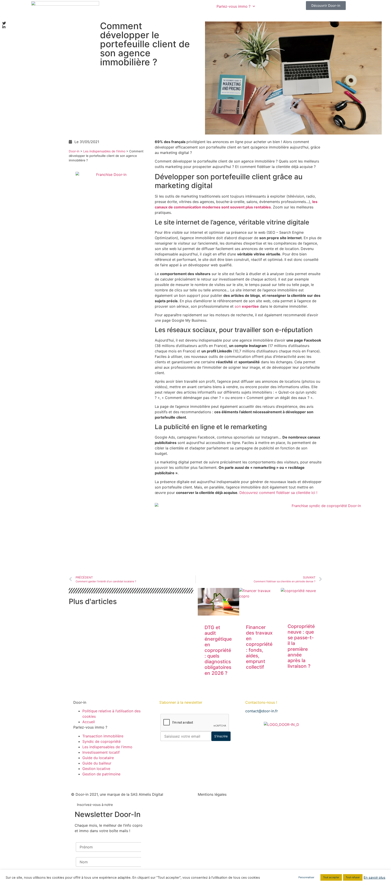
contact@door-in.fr (261, 711)
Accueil (88, 722)
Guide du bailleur (96, 763)
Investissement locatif (101, 752)
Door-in (74, 151)
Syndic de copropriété (101, 741)
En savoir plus (374, 878)
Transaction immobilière (102, 736)
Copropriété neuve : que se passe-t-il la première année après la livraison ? (301, 646)
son (247, 306)
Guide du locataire (98, 757)
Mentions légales (212, 794)
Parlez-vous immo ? (233, 6)
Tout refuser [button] (353, 877)
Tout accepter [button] (331, 877)
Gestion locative (96, 768)
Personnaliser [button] (306, 877)
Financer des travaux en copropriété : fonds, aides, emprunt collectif (259, 647)
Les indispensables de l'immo (104, 151)
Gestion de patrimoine (101, 774)
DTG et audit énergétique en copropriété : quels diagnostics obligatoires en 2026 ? (218, 650)
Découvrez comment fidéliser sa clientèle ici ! (278, 492)
